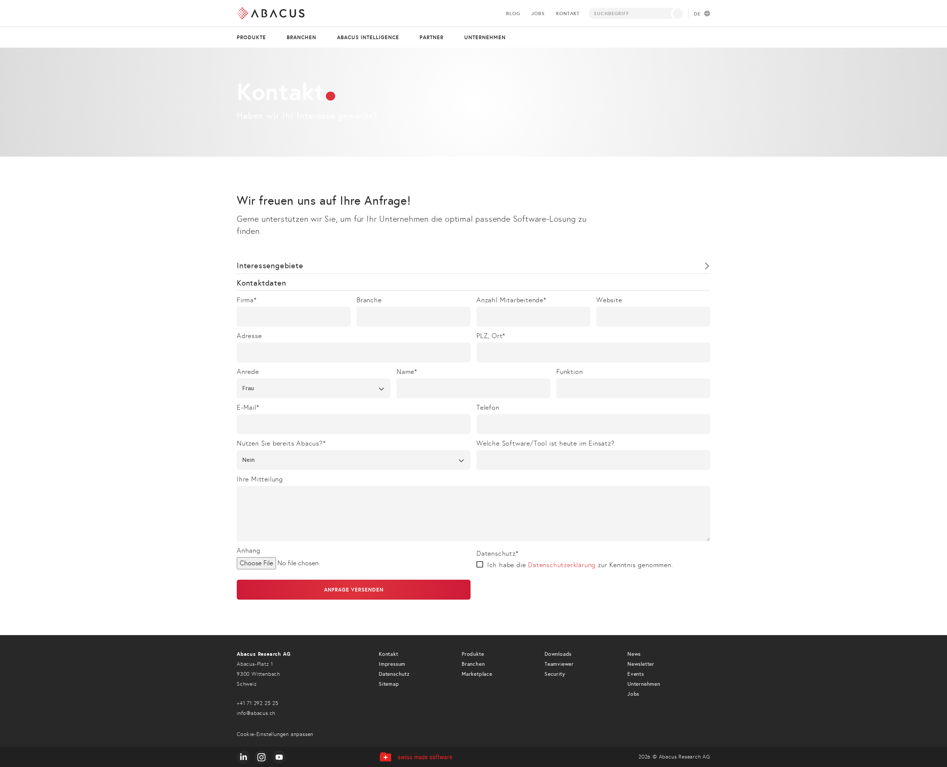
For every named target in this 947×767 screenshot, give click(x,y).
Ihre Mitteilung (260, 479)
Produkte (251, 37)
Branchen (301, 37)
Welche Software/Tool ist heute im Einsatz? (545, 443)
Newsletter (640, 664)
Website (609, 300)
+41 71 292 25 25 (258, 703)
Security (555, 674)
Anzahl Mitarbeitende (511, 300)
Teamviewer (559, 664)
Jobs (538, 13)
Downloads (558, 654)
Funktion (569, 372)
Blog (513, 13)
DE (697, 14)
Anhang (248, 550)
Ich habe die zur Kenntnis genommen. (580, 565)
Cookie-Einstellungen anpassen (275, 734)
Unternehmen (485, 37)
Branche (369, 300)
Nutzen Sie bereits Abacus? (281, 443)
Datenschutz (497, 553)
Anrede (248, 372)
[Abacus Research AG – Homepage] (270, 13)
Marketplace (477, 674)
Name (407, 372)
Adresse (249, 336)
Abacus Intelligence (368, 37)
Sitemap (389, 684)
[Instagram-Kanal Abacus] (261, 757)
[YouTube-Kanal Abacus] (279, 757)
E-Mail (248, 407)
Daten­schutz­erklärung (562, 565)
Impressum (392, 664)
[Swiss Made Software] (415, 757)
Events (635, 674)
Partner (431, 37)
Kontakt (568, 13)
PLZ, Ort (490, 336)
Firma (247, 300)
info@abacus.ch (256, 713)
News (634, 654)
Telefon (487, 407)
